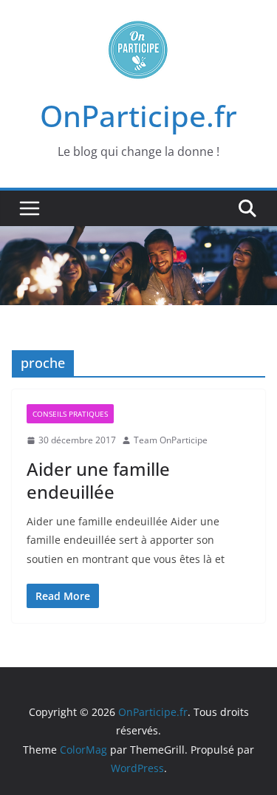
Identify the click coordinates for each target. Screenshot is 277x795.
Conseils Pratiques (70, 414)
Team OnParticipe (171, 440)
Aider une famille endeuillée (98, 480)
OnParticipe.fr (138, 115)
